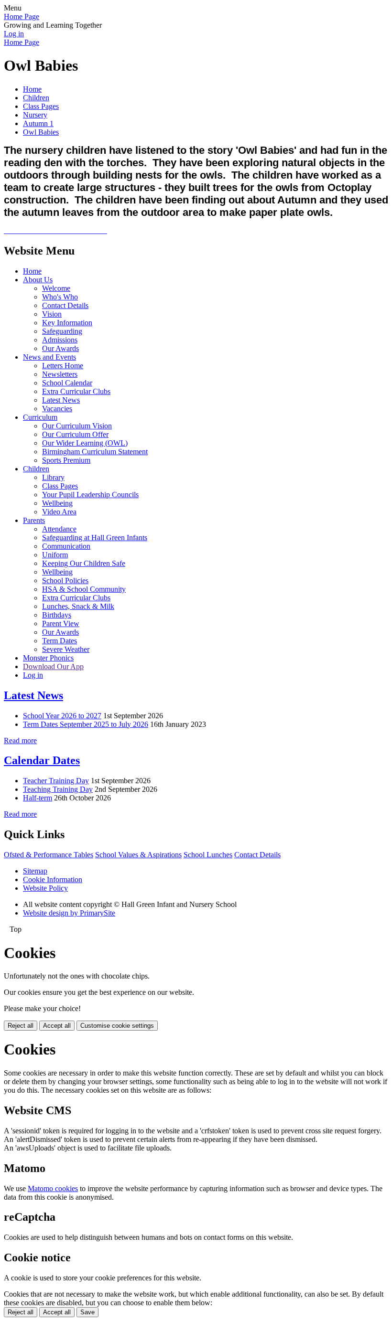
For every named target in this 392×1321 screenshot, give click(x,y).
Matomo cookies (53, 1188)
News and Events (49, 357)
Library (53, 477)
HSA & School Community (84, 589)
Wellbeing (57, 503)
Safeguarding (62, 331)
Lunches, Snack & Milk (78, 606)
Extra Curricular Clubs (76, 391)
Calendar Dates (42, 760)
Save (87, 1312)
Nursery (35, 115)
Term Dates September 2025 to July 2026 (85, 724)
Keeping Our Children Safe (83, 563)
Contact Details (65, 305)
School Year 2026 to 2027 (62, 716)
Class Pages (41, 106)
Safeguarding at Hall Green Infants (94, 537)
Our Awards (60, 348)
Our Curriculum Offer (75, 434)
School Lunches (208, 855)
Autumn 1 (38, 123)
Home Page (21, 16)
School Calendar (67, 383)
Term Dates (59, 641)
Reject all (20, 1025)
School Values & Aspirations (138, 855)
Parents (34, 520)
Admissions (59, 340)
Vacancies (57, 409)
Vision (52, 314)
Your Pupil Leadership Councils (90, 494)
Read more (20, 740)
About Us (38, 280)
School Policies (65, 580)
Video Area (59, 512)
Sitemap (35, 871)
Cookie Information (52, 879)
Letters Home (62, 366)
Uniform (55, 555)
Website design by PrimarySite (69, 913)
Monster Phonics (48, 658)
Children (36, 98)
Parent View (60, 623)
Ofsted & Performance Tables (48, 855)
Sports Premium (66, 460)
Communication (66, 546)
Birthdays (56, 615)
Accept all (57, 1025)
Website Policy (45, 888)
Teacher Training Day (56, 781)
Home (32, 89)
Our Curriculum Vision (77, 426)
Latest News (61, 400)
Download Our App (53, 666)
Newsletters (59, 374)
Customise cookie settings (117, 1025)
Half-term (37, 798)
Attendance (59, 529)
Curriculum (40, 417)
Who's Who (60, 297)
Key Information (67, 323)
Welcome (56, 288)
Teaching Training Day (58, 789)
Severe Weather (65, 649)
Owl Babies (41, 132)
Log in (14, 34)
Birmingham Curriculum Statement (95, 451)
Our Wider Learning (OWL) (85, 443)
